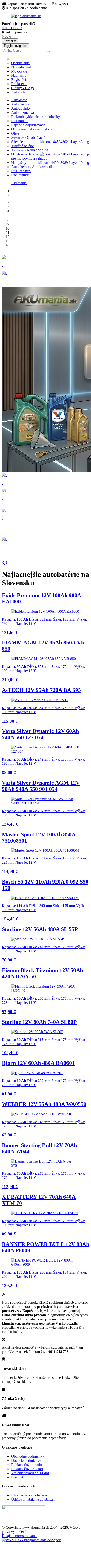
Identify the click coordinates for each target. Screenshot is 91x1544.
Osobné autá (20, 63)
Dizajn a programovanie (19, 1536)
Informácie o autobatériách (30, 1495)
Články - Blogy (22, 88)
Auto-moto (19, 100)
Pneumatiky (20, 175)
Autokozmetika (22, 112)
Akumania (19, 183)
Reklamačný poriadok (27, 1465)
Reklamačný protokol (27, 1469)
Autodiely (18, 92)
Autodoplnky (21, 108)
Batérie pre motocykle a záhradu (29, 156)
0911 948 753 (12, 28)
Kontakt (17, 1477)
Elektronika (19, 121)
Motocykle (19, 71)
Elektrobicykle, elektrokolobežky (35, 117)
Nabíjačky (18, 75)
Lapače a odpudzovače (28, 125)
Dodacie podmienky (26, 1460)
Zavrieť (10, 41)
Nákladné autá (21, 67)
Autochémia (20, 104)
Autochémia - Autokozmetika (33, 167)
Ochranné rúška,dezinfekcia (31, 129)
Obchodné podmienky (27, 1456)
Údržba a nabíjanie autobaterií (33, 1499)
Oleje (15, 133)
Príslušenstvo (21, 171)
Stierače (17, 142)
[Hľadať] (48, 51)
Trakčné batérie (22, 146)
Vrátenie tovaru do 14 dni (30, 1473)
